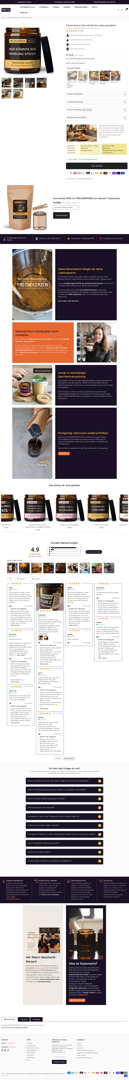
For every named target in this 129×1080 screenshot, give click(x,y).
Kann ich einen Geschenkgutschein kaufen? (46, 798)
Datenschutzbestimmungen (85, 1050)
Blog (28, 1060)
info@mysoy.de (10, 1043)
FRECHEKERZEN (31, 1050)
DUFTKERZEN (27, 7)
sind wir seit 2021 (42, 968)
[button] (125, 10)
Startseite (29, 1043)
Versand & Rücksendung (84, 1057)
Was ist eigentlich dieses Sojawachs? (43, 843)
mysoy (4, 17)
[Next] (51, 48)
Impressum (80, 1048)
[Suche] (118, 10)
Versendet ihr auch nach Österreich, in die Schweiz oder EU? (54, 816)
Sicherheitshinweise (85, 179)
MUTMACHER (31, 1057)
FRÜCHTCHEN (31, 1053)
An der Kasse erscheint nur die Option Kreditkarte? (50, 861)
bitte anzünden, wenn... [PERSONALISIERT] (112, 525)
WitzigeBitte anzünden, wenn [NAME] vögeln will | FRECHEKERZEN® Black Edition (49, 527)
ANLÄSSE (66, 7)
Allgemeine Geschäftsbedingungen (87, 1053)
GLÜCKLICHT (30, 1055)
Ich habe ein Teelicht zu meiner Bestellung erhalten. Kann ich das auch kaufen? (61, 834)
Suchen (79, 1043)
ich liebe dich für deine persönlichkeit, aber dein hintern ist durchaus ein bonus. (17, 527)
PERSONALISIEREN (80, 7)
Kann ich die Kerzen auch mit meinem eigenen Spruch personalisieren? (58, 781)
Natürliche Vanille (104, 82)
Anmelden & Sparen (59, 1062)
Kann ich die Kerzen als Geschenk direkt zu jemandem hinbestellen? (57, 790)
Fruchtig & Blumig (75, 102)
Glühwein (114, 82)
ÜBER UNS (23, 13)
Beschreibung (9, 1019)
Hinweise (36, 1019)
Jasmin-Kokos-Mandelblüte (72, 84)
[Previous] (4, 48)
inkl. (80, 59)
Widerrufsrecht (81, 1055)
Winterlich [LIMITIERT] (77, 117)
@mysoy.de (12, 1047)
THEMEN (56, 7)
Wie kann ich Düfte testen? (39, 852)
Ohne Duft (82, 82)
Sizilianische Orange (94, 82)
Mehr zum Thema (77, 1000)
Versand (24, 1019)
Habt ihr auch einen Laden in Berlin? (43, 825)
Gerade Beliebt (73, 68)
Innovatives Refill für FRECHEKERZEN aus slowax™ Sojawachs (86, 198)
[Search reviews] (10, 579)
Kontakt (79, 1045)
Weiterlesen (83, 995)
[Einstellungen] (122, 10)
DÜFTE (94, 7)
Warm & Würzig (74, 109)
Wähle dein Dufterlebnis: (75, 63)
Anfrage (71, 179)
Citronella (43, 7)
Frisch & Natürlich (75, 94)
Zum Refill (64, 453)
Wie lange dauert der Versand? (41, 807)
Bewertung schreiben (94, 552)
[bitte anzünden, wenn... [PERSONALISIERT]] (112, 506)
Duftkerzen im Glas (13, 17)
